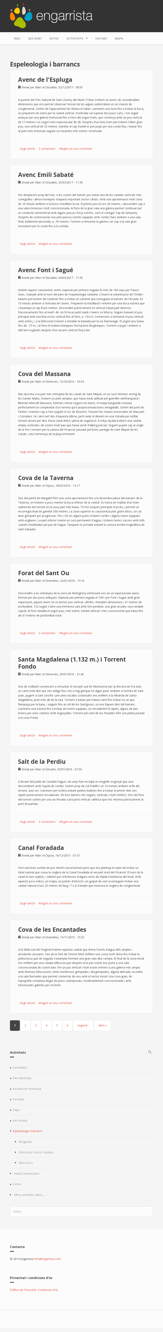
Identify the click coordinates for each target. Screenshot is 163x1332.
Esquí (16, 1110)
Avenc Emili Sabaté (46, 175)
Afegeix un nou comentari (75, 148)
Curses (17, 1184)
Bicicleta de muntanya (27, 1089)
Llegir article (27, 148)
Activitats (73, 37)
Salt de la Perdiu (42, 761)
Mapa (119, 38)
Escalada (18, 1099)
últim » (102, 1025)
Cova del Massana (44, 374)
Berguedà (25, 1142)
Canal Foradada (41, 848)
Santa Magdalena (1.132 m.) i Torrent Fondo (72, 662)
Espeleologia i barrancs (27, 1131)
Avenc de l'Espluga (45, 79)
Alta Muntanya (22, 1078)
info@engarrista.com (47, 1259)
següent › (83, 1025)
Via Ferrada (20, 1120)
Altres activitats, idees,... (29, 1195)
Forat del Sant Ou (43, 573)
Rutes (54, 38)
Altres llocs (26, 1163)
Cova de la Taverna (46, 478)
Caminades (20, 1067)
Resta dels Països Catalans (36, 1152)
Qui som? (35, 38)
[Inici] (51, 15)
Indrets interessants (26, 1173)
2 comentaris (47, 148)
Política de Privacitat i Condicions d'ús (34, 1290)
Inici (17, 38)
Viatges (101, 38)
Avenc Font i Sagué (45, 270)
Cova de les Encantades (52, 929)
